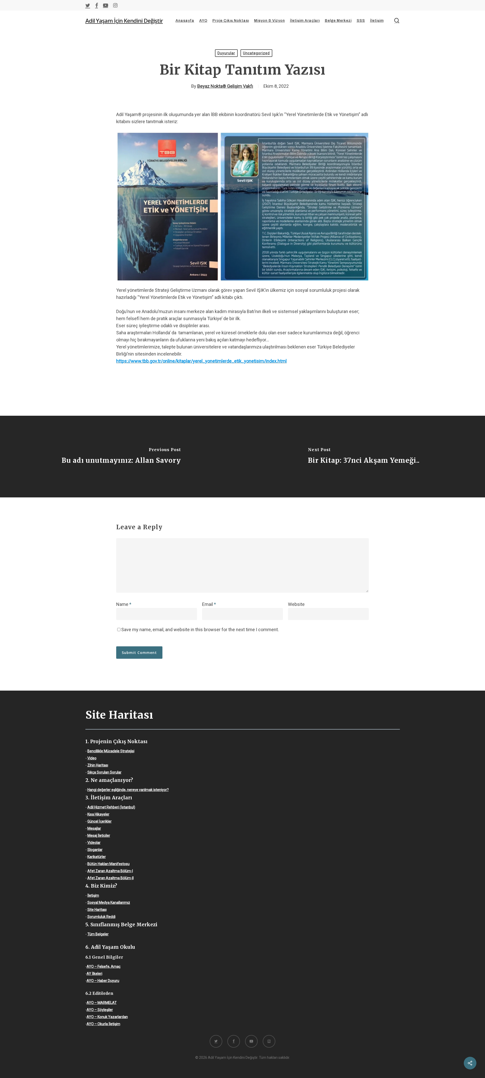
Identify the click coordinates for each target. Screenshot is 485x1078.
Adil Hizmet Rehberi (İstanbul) (111, 807)
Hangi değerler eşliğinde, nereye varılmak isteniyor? (128, 790)
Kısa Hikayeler (98, 814)
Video (91, 758)
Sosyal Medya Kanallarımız (108, 902)
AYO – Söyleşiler (100, 1010)
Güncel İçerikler (99, 821)
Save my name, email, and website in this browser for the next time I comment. (200, 629)
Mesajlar (94, 828)
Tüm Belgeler (98, 934)
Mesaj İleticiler (98, 835)
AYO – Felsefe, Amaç (103, 966)
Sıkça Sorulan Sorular (104, 772)
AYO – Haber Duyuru (103, 981)
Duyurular (226, 53)
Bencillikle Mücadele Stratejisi (110, 751)
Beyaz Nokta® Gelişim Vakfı (225, 86)
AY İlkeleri (94, 974)
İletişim (93, 895)
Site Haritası (97, 910)
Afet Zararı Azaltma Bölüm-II (110, 878)
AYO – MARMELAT (102, 1003)
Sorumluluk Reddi (101, 917)
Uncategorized (256, 53)
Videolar (94, 843)
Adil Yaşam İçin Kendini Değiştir (124, 20)
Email (209, 604)
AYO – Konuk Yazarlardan (107, 1017)
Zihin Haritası (97, 765)
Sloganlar (95, 850)
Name (123, 604)
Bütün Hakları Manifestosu (108, 864)
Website (296, 604)
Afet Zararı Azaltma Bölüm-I (110, 871)
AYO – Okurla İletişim (103, 1024)
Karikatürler (96, 857)
